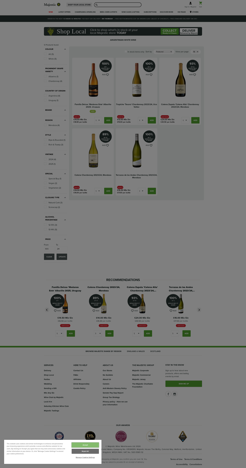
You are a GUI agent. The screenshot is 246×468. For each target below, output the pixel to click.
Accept (85, 445)
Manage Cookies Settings (85, 457)
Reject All (85, 451)
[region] (52, 452)
